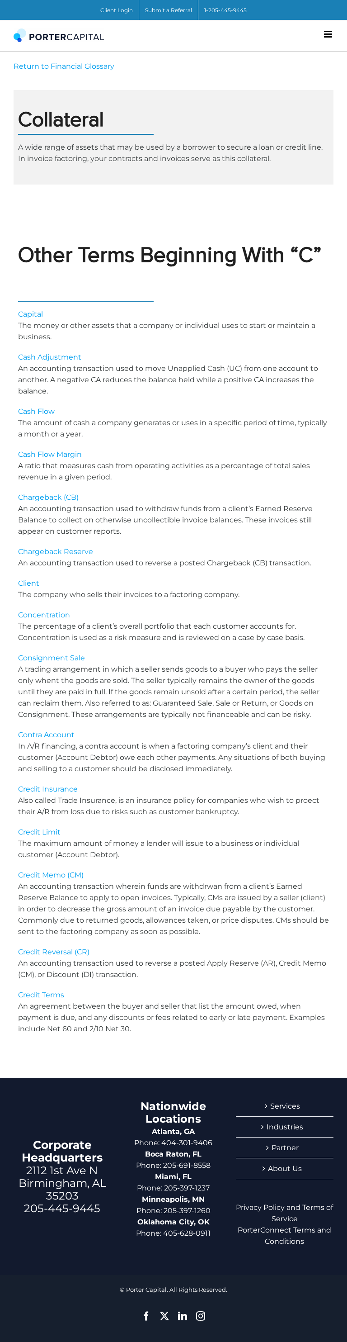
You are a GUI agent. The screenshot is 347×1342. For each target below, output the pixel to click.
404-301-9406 (186, 1142)
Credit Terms (41, 995)
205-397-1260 (187, 1210)
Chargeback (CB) (48, 497)
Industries (285, 1127)
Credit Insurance (48, 789)
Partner (285, 1147)
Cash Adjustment (49, 357)
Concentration (44, 615)
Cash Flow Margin (50, 454)
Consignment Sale (51, 658)
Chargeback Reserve (55, 551)
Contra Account (46, 734)
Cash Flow (36, 411)
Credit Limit (39, 832)
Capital (30, 314)
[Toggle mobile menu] (328, 34)
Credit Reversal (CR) (53, 952)
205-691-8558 (187, 1165)
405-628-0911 (187, 1233)
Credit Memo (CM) (51, 875)
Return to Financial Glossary (64, 66)
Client (28, 583)
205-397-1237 (187, 1188)
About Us (285, 1168)
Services (285, 1106)
